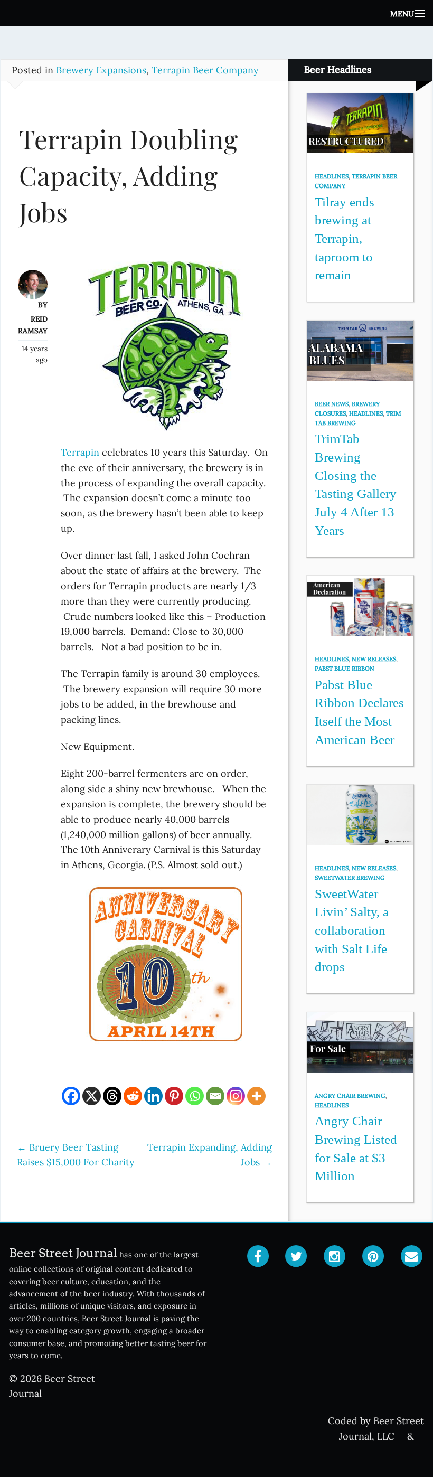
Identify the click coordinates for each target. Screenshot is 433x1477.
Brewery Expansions (101, 70)
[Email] (215, 1096)
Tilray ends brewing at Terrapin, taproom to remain (344, 239)
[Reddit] (133, 1096)
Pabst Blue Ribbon (344, 668)
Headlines (332, 176)
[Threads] (112, 1096)
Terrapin (80, 452)
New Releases (374, 659)
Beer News (332, 404)
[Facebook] (71, 1096)
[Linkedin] (153, 1096)
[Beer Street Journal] (216, 13)
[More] (256, 1096)
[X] (91, 1096)
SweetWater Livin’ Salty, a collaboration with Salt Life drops (352, 930)
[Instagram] (236, 1096)
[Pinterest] (174, 1096)
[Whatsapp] (194, 1096)
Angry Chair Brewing (350, 1095)
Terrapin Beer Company (205, 70)
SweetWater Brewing (350, 877)
